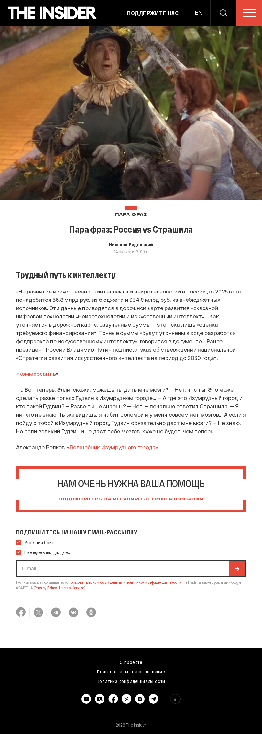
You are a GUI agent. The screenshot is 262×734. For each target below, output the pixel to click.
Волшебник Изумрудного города (113, 447)
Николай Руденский (131, 244)
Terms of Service (71, 587)
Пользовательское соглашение (131, 671)
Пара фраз (131, 215)
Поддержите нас (153, 13)
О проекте (131, 662)
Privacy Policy (46, 587)
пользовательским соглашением (96, 582)
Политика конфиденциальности (131, 681)
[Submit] (237, 568)
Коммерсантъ (37, 373)
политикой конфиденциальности (153, 582)
